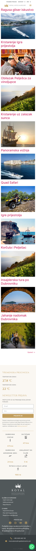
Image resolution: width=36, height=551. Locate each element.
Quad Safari (9, 182)
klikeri (21, 549)
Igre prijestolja (11, 215)
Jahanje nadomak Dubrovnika (14, 317)
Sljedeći (31, 352)
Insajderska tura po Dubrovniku (15, 281)
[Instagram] (15, 523)
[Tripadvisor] (21, 523)
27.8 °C (7, 381)
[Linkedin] (26, 523)
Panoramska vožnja (15, 150)
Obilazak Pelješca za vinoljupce (16, 80)
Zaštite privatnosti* (22, 426)
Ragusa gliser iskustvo (17, 10)
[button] (30, 5)
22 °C (6, 389)
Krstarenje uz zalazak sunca (16, 116)
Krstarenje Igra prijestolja (11, 44)
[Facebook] (10, 523)
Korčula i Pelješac (13, 247)
